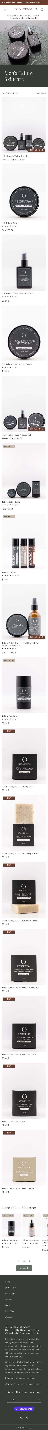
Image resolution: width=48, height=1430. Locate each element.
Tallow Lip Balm (9, 572)
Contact (8, 1299)
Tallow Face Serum (31, 1240)
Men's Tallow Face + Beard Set (16, 435)
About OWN (10, 1294)
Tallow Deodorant (10, 716)
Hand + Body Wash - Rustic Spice (18, 787)
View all (24, 1268)
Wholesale (9, 1317)
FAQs (7, 1305)
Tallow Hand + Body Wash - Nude (18, 1188)
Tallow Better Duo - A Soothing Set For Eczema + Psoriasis (20, 644)
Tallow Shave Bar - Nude (13, 1121)
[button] (5, 9)
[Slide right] (30, 1261)
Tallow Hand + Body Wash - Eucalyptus (20, 987)
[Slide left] (18, 1261)
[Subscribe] (38, 1400)
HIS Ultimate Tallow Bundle (15, 156)
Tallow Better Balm (11, 502)
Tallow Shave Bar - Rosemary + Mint (19, 1054)
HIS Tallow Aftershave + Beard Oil (18, 293)
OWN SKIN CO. (27, 1427)
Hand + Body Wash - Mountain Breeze (20, 920)
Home (7, 1282)
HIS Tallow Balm (9, 223)
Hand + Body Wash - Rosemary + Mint (20, 853)
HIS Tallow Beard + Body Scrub (17, 364)
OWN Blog (9, 1311)
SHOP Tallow (10, 1288)
